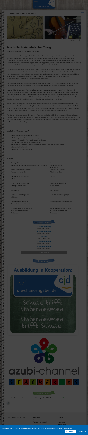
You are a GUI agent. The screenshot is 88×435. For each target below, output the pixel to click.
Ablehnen (82, 431)
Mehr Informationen (65, 428)
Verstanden (70, 431)
